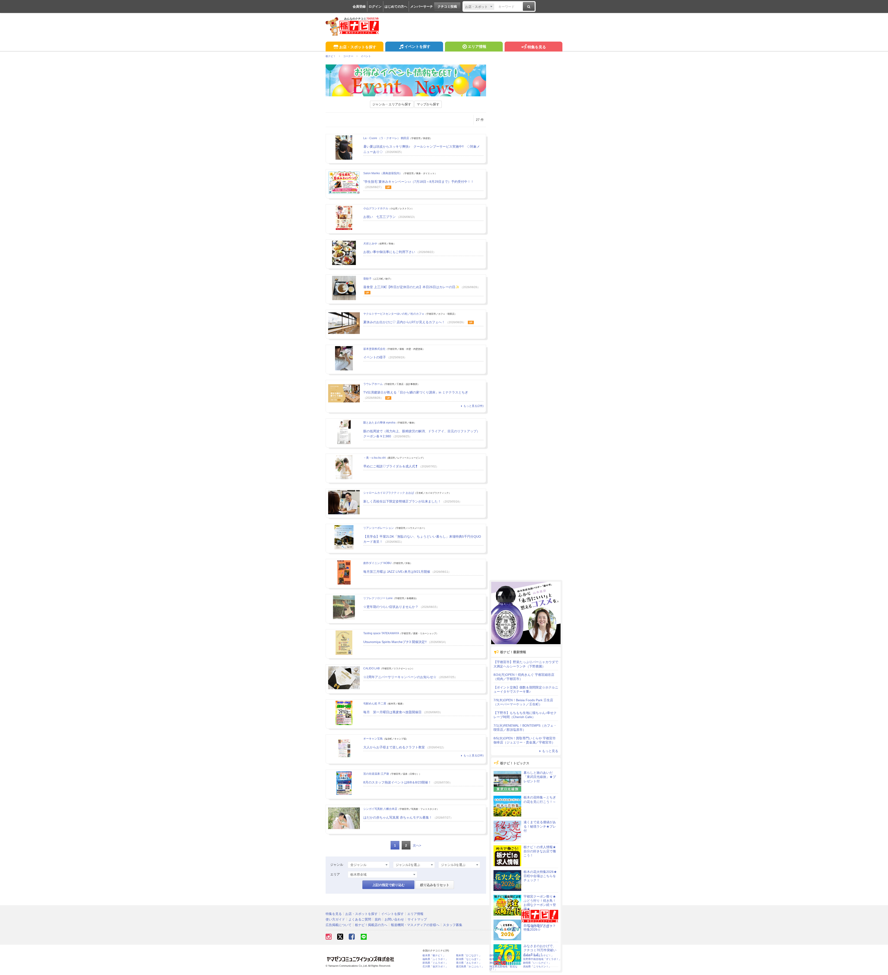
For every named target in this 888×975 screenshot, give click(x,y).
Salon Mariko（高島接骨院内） (382, 173)
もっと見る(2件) (473, 406)
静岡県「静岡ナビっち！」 (505, 955)
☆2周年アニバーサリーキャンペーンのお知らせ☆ (399, 677)
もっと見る (550, 751)
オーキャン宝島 (373, 738)
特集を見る (536, 47)
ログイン (375, 6)
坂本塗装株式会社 (374, 348)
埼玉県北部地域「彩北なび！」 (504, 967)
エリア (335, 874)
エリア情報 (477, 47)
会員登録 (359, 6)
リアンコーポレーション (378, 528)
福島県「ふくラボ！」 (435, 959)
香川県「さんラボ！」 (468, 963)
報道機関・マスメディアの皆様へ (415, 925)
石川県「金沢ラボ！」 (435, 966)
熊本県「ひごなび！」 (468, 955)
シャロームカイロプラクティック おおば (388, 492)
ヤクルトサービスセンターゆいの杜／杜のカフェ (393, 313)
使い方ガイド (335, 919)
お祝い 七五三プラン (379, 217)
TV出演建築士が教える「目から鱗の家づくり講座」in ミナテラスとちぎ (415, 392)
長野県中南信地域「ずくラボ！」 (542, 959)
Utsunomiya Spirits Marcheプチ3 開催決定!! (395, 642)
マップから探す (428, 104)
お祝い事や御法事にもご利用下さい (389, 252)
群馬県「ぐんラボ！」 (435, 963)
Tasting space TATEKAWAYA (381, 633)
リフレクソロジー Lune (378, 598)
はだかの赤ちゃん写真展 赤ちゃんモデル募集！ (397, 817)
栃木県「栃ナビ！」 (433, 955)
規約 (378, 919)
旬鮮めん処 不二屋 (374, 703)
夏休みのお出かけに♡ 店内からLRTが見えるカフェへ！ (404, 322)
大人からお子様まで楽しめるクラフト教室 (394, 747)
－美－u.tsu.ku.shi (374, 457)
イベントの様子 (374, 357)
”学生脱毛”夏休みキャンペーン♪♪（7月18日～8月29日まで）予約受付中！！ (418, 181)
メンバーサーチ (421, 6)
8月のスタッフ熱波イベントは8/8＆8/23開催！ (397, 782)
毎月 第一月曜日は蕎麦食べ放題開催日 (392, 712)
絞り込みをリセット (434, 885)
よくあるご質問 (359, 919)
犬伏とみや (370, 243)
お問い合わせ (394, 919)
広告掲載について (339, 925)
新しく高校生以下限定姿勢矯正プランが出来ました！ (402, 501)
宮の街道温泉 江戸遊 (376, 773)
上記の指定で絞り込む (388, 885)
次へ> (417, 845)
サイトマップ (417, 919)
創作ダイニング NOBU (377, 563)
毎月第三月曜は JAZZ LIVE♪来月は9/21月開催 (396, 571)
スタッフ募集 (452, 925)
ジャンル (336, 864)
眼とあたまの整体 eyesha (379, 422)
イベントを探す (417, 47)
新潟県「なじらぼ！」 (468, 959)
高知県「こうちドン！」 (537, 966)
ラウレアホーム (373, 384)
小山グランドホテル (375, 208)
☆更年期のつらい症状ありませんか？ (390, 607)
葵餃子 (367, 278)
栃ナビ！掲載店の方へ (371, 925)
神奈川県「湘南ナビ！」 (504, 963)
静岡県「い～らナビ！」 (537, 963)
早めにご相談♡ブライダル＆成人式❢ (390, 466)
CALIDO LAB (371, 668)
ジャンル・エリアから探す (391, 104)
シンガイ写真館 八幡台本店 (380, 808)
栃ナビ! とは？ (541, 926)
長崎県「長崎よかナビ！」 (538, 955)
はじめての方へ (396, 6)
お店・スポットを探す (357, 47)
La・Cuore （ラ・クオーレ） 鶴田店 (386, 138)
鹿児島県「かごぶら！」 (470, 966)
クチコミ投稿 (447, 6)
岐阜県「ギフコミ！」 (502, 959)
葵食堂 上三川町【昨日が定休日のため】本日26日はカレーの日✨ (411, 287)
